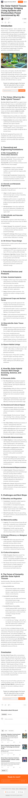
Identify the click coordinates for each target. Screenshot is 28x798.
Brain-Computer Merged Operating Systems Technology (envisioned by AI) (10, 747)
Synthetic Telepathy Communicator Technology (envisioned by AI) (11, 735)
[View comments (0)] (5, 22)
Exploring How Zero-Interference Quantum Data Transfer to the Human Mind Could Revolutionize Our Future (10, 763)
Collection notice (22, 788)
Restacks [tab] (10, 714)
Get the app (20, 792)
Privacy (13, 788)
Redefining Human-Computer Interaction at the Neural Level (11, 751)
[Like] (2, 22)
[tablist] (6, 714)
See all (3, 770)
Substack (8, 795)
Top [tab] (2, 730)
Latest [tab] (6, 730)
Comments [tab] (4, 714)
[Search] (25, 730)
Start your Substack (10, 792)
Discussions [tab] (11, 730)
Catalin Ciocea (7, 18)
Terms (17, 788)
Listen (25, 18)
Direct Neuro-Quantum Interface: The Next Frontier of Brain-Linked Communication (10, 759)
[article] (14, 738)
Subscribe (20, 1)
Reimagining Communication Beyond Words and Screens (9, 738)
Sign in (25, 1)
